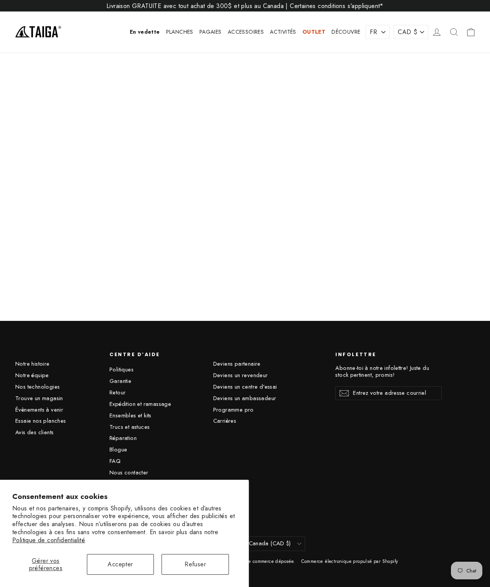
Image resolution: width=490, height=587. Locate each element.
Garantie (120, 381)
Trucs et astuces (129, 427)
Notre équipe (32, 375)
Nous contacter (129, 472)
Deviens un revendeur (240, 375)
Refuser (195, 564)
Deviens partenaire (237, 364)
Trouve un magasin (39, 398)
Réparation (123, 438)
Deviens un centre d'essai (245, 387)
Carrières (225, 421)
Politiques (121, 369)
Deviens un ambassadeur (244, 398)
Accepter (120, 564)
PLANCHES (179, 32)
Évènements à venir (39, 410)
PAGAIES (210, 32)
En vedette (145, 32)
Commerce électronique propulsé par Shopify (349, 561)
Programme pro (233, 410)
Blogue (118, 449)
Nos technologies (37, 387)
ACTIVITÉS (283, 32)
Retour (117, 392)
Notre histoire (32, 364)
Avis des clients (34, 432)
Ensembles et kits (130, 415)
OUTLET (313, 32)
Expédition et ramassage (140, 404)
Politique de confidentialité (48, 540)
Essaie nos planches (40, 421)
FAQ (115, 461)
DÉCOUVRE (346, 32)
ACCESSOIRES (246, 32)
